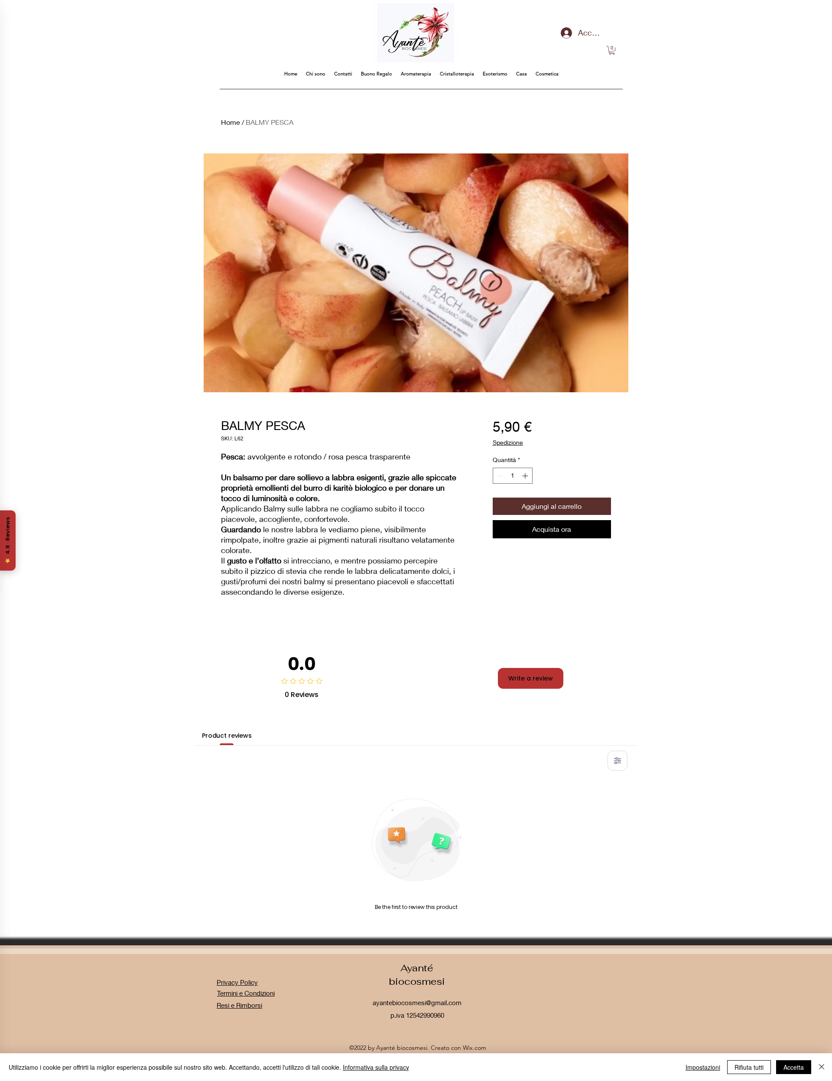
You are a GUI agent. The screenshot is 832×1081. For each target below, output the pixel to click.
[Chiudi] (821, 1067)
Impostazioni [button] (703, 1067)
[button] (612, 50)
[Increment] (525, 475)
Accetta (793, 1067)
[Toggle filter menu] (617, 761)
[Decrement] (499, 475)
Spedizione (508, 442)
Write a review (530, 678)
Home (230, 122)
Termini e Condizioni (246, 993)
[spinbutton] (512, 475)
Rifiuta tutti (749, 1067)
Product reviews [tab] (227, 735)
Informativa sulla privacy (376, 1067)
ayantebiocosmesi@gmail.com (417, 1002)
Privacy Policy (237, 982)
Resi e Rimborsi (239, 1005)
